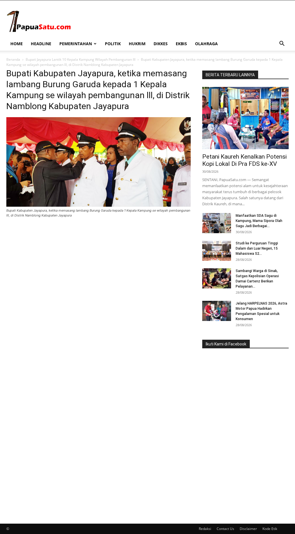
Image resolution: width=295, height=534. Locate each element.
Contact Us (225, 528)
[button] (282, 44)
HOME (16, 43)
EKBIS (181, 43)
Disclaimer (248, 528)
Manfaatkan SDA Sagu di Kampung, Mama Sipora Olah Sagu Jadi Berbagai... (259, 221)
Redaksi (205, 528)
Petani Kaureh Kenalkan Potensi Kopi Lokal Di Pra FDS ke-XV (244, 160)
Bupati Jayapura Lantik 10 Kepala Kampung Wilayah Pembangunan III (80, 59)
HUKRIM (137, 43)
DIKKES (161, 43)
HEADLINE (41, 43)
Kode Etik (269, 528)
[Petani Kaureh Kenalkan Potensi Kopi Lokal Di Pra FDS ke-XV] (245, 118)
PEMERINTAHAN (75, 43)
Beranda (13, 59)
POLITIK (113, 43)
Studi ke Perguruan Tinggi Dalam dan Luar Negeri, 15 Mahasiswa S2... (257, 248)
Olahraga (206, 43)
